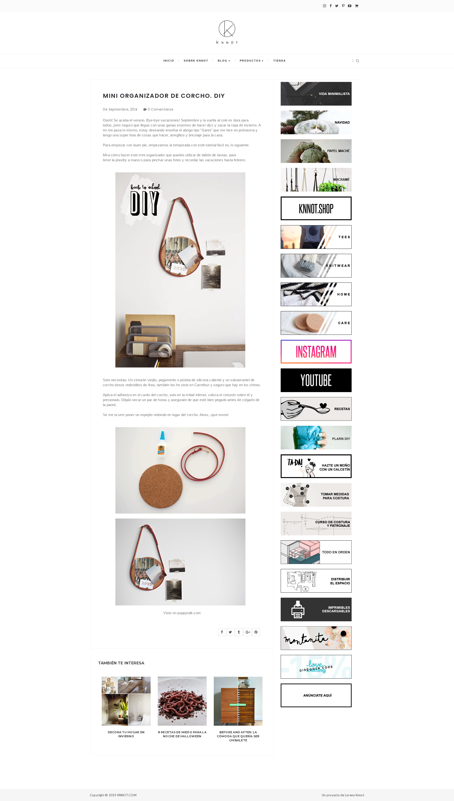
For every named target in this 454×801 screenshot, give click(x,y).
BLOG (222, 60)
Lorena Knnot (354, 795)
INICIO (168, 60)
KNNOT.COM (126, 795)
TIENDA (279, 60)
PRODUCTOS (250, 60)
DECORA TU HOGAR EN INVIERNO (126, 734)
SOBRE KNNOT (196, 60)
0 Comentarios (161, 109)
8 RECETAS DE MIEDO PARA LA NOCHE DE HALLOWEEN (182, 734)
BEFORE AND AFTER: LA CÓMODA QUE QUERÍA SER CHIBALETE (238, 736)
